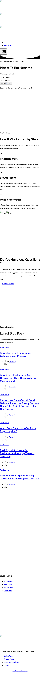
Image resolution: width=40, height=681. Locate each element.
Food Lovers (4, 347)
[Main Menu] (3, 51)
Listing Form (8, 656)
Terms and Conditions (11, 662)
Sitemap (7, 665)
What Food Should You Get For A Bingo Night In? (18, 430)
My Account (8, 588)
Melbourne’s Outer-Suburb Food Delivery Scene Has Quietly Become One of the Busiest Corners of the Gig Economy (19, 405)
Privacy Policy (9, 659)
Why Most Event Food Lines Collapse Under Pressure (15, 354)
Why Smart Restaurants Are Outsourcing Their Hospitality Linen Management (19, 377)
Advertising (8, 584)
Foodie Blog (8, 581)
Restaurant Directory (20, 671)
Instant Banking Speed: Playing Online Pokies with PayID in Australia (19, 477)
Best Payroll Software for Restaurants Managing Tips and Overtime (17, 453)
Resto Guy (12, 362)
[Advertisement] (20, 111)
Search (3, 83)
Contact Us (8, 591)
